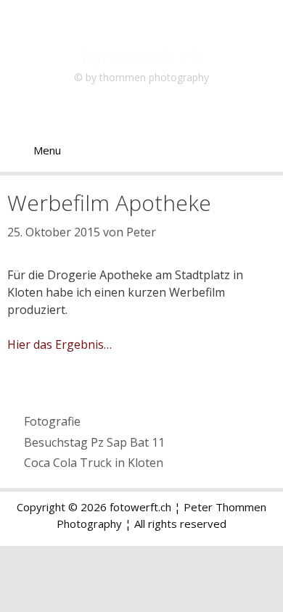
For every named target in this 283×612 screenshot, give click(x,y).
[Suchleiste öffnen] (261, 150)
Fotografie (52, 421)
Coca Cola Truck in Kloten (93, 463)
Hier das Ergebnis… (59, 344)
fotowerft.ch (142, 56)
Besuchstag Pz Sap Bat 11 (94, 442)
